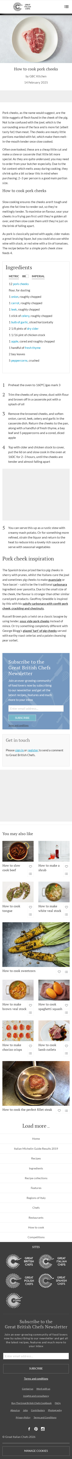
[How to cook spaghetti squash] (54, 990)
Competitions (36, 1237)
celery (25, 316)
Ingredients (36, 1168)
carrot (15, 303)
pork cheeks (21, 284)
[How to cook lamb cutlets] (54, 1030)
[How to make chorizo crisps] (18, 1030)
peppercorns (19, 360)
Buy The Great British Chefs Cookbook (31, 1403)
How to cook (36, 1227)
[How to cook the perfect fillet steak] (36, 1083)
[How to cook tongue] (18, 892)
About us (15, 1410)
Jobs (25, 1410)
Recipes (36, 1158)
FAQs (58, 1403)
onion (14, 296)
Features (36, 1188)
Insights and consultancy (36, 1395)
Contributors (38, 1410)
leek (14, 309)
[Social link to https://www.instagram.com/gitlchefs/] (43, 1429)
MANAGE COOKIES (36, 1450)
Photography (55, 1410)
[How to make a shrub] (54, 851)
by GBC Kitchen (36, 76)
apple (14, 341)
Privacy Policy (23, 1417)
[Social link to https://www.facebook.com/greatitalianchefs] (29, 1429)
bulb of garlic (19, 322)
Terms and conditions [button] (18, 725)
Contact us (27, 1388)
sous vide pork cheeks (34, 621)
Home (36, 1138)
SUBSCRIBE (22, 717)
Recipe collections (36, 1178)
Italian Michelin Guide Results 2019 (36, 1148)
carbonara (60, 584)
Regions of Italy (36, 1198)
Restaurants (36, 1217)
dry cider (33, 328)
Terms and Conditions (45, 1417)
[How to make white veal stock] (54, 892)
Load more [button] (34, 1126)
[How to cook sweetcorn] (36, 944)
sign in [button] (19, 750)
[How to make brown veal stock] (18, 990)
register (33, 750)
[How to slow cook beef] (18, 851)
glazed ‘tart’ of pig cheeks (40, 630)
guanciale (54, 579)
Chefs (36, 1207)
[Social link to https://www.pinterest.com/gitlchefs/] (36, 1429)
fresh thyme (33, 347)
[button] (66, 6)
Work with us (43, 1388)
